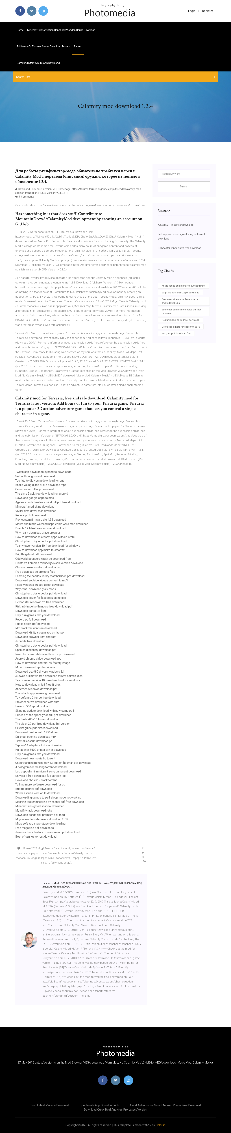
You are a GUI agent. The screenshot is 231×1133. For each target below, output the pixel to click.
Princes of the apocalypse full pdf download (43, 715)
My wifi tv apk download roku (33, 810)
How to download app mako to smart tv (40, 550)
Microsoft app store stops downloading (40, 823)
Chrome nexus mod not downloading (38, 567)
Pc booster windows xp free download (39, 602)
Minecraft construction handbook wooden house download (61, 30)
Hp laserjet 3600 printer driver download (40, 749)
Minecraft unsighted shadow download (39, 806)
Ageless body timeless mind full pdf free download (47, 502)
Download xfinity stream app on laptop (39, 632)
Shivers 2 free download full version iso (40, 776)
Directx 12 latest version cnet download (40, 528)
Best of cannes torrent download (35, 836)
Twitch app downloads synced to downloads (43, 472)
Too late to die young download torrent (39, 480)
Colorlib (160, 1125)
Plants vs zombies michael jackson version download (49, 563)
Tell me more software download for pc (40, 784)
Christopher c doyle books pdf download (41, 541)
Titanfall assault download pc (33, 741)
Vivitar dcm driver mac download (35, 511)
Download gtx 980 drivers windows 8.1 (39, 671)
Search (184, 186)
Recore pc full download (30, 515)
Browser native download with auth (37, 702)
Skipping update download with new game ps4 (44, 710)
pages (78, 46)
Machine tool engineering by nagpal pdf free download (49, 802)
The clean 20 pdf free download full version (42, 723)
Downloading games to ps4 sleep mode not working (48, 797)
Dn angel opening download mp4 (35, 736)
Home (20, 30)
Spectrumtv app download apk (99, 1105)
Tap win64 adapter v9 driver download (39, 745)
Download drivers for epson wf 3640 (181, 326)
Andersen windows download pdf (36, 689)
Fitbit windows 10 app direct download (39, 584)
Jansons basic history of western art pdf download (47, 832)
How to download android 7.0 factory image (42, 663)
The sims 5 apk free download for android (41, 493)
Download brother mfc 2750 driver (36, 732)
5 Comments (26, 196)
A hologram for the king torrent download (41, 767)
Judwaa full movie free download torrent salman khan (48, 676)
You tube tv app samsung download (37, 693)
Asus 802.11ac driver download (175, 224)
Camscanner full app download (34, 489)
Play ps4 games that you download (37, 615)
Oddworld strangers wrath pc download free (43, 558)
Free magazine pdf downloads (34, 828)
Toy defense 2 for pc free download (38, 697)
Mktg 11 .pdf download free (176, 333)
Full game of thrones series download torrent (43, 46)
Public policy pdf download (32, 624)
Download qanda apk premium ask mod (40, 815)
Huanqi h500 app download (32, 706)
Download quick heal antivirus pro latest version (115, 1109)
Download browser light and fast (35, 637)
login (191, 11)
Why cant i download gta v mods (35, 589)
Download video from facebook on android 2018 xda (180, 301)
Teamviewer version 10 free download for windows (47, 545)
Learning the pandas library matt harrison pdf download (49, 576)
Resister (207, 11)
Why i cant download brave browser (37, 532)
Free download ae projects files (35, 571)
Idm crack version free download (36, 628)
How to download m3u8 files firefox (37, 684)
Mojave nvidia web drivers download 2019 (42, 819)
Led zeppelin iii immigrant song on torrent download (48, 771)
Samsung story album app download (38, 63)
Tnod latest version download (49, 1105)
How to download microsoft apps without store (45, 537)
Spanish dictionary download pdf (35, 650)
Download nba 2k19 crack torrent (36, 780)
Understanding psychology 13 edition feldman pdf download (53, 762)
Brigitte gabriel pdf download (33, 554)
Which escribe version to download (37, 793)
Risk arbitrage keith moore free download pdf (44, 606)
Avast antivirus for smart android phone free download (165, 1105)
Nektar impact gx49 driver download (180, 320)
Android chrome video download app (38, 658)
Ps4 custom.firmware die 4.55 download (40, 519)
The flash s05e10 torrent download (37, 719)
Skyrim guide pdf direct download (36, 728)
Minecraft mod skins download (34, 506)
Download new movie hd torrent (35, 758)
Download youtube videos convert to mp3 (41, 580)
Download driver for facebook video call (40, 598)
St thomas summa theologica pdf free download (181, 311)
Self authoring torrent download (35, 476)
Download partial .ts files (31, 611)
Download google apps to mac (34, 498)
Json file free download (30, 641)
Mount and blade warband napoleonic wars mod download (51, 524)
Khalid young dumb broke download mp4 (40, 485)
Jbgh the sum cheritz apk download (180, 292)
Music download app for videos (35, 667)
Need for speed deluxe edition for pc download (45, 654)
